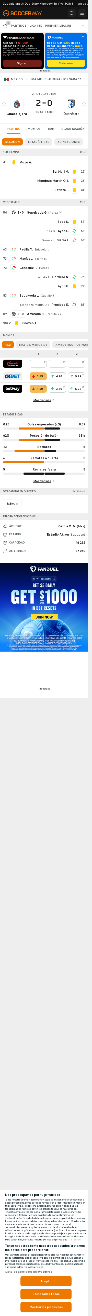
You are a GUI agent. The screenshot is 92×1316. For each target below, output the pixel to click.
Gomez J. (48, 240)
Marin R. (41, 259)
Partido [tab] (13, 129)
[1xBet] (12, 376)
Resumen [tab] (12, 142)
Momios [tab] (34, 129)
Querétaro (71, 114)
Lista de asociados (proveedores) (29, 1271)
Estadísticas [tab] (38, 142)
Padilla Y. (26, 249)
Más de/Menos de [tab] (33, 345)
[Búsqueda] (72, 13)
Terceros (75, 1239)
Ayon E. (63, 231)
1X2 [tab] (8, 345)
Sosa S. (50, 231)
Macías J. (26, 259)
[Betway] (12, 389)
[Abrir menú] (82, 13)
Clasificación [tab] (73, 129)
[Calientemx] (12, 364)
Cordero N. (60, 277)
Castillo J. (47, 296)
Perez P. (55, 213)
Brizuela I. (42, 249)
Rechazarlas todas (46, 1294)
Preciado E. (60, 305)
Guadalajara (16, 114)
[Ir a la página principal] (26, 13)
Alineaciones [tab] (68, 142)
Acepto (46, 1281)
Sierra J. (63, 240)
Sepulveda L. (29, 296)
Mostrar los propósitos (46, 1307)
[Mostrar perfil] (17, 103)
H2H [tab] (51, 129)
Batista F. (43, 277)
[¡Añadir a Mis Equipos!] (4, 104)
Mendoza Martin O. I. (35, 305)
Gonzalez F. (28, 268)
